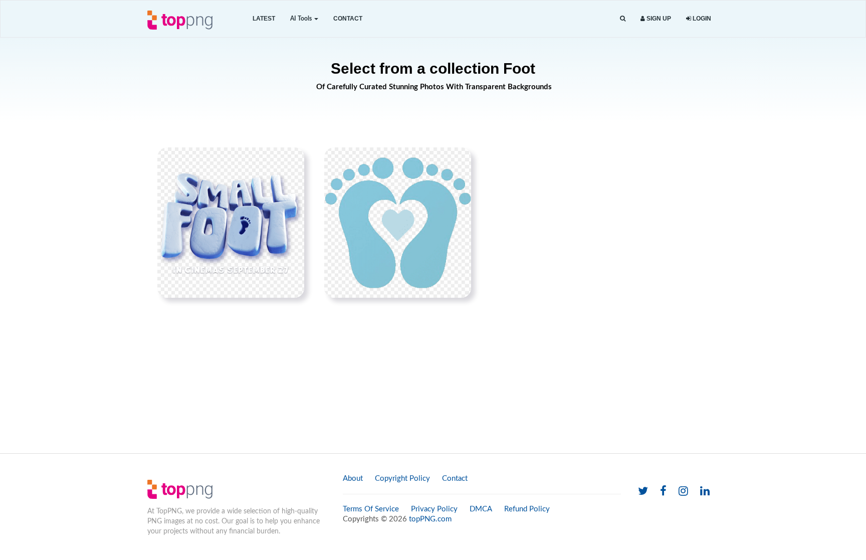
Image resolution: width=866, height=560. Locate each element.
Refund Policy (527, 509)
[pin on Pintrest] (290, 160)
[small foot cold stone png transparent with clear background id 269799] (230, 222)
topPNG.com (430, 519)
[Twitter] (643, 491)
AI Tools (301, 19)
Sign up (658, 18)
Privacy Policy (434, 509)
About (353, 478)
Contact (347, 18)
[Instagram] (683, 491)
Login (701, 18)
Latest (264, 18)
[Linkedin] (705, 491)
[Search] (622, 19)
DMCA (481, 509)
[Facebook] (663, 491)
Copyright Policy (402, 478)
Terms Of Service (371, 509)
